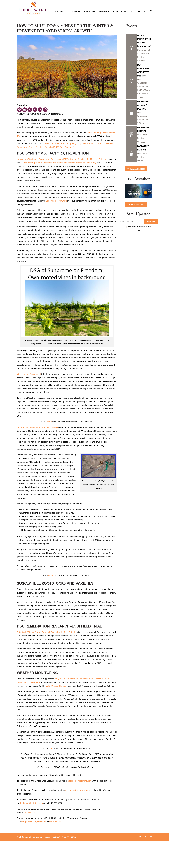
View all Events (136, 169)
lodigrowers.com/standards (33, 821)
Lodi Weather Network (56, 201)
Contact (56, 837)
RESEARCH (104, 11)
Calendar (126, 11)
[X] (35, 109)
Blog (115, 11)
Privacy (65, 837)
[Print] (19, 109)
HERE (49, 421)
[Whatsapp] (45, 109)
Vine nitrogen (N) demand (29, 374)
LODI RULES (74, 11)
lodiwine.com (31, 812)
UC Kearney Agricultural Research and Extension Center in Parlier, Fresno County (58, 162)
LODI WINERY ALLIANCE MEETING (143, 105)
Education (89, 11)
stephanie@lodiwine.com (80, 781)
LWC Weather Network (56, 686)
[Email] (24, 109)
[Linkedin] (40, 109)
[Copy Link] (29, 109)
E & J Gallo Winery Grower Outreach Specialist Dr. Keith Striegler (47, 632)
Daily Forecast (135, 204)
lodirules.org (55, 821)
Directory (141, 11)
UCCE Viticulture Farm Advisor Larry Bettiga (37, 427)
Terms (73, 837)
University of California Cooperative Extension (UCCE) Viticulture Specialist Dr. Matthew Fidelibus (62, 159)
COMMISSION (59, 11)
